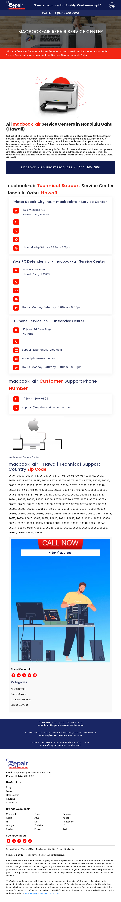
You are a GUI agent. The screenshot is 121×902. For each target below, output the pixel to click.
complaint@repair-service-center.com (60, 725)
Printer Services (49, 51)
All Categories (18, 688)
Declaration (69, 849)
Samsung (67, 814)
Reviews (10, 798)
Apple (9, 817)
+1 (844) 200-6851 (66, 13)
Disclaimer (41, 849)
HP (7, 821)
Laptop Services (19, 704)
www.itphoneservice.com (39, 358)
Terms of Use (27, 849)
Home (10, 51)
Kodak (66, 817)
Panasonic (68, 821)
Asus (37, 817)
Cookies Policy (55, 849)
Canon (38, 814)
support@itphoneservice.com (42, 349)
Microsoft (11, 814)
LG (64, 825)
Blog (8, 787)
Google (10, 825)
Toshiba (39, 825)
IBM (65, 829)
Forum (9, 791)
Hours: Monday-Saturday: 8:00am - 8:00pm (51, 307)
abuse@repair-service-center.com (60, 745)
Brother (10, 829)
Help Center (12, 795)
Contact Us (11, 802)
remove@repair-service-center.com (60, 735)
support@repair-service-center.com (46, 407)
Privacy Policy (12, 849)
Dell (36, 821)
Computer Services (27, 51)
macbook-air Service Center (77, 51)
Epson (38, 829)
